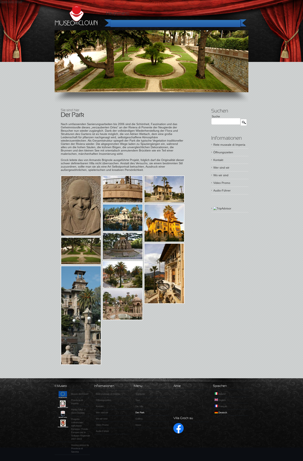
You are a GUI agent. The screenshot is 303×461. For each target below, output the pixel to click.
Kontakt (218, 160)
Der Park (139, 412)
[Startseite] (76, 15)
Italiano (221, 394)
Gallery (139, 418)
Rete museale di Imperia (229, 144)
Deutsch (222, 412)
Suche (216, 116)
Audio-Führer (222, 190)
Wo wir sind (220, 175)
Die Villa (139, 406)
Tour (137, 400)
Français (222, 406)
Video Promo (221, 182)
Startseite (140, 394)
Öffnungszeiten (223, 152)
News (138, 425)
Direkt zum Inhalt (11, 1)
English (222, 400)
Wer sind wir (221, 167)
